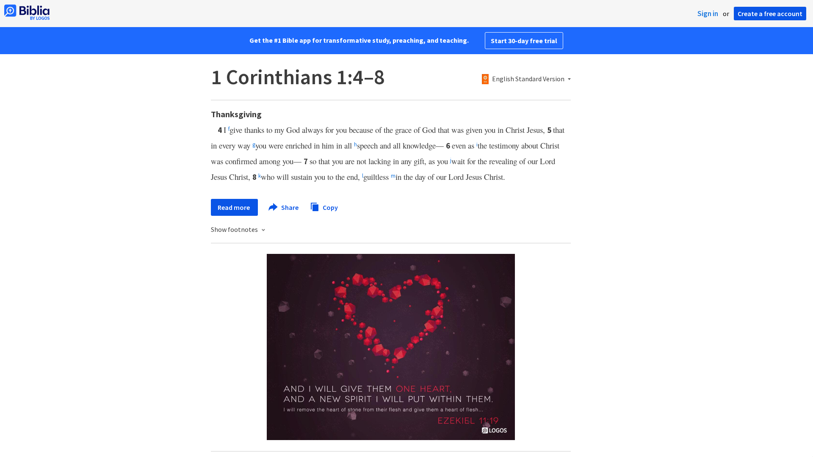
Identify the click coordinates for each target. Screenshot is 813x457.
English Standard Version (528, 79)
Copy (329, 207)
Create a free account (770, 13)
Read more (234, 207)
